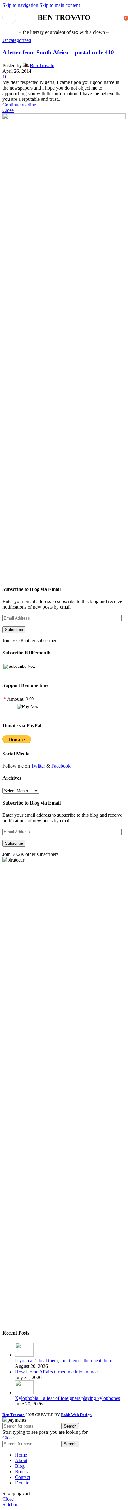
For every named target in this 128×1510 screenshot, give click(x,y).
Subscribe (14, 629)
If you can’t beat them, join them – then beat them (63, 1360)
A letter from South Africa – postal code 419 (58, 52)
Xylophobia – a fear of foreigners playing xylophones (67, 1398)
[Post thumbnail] (24, 1355)
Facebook (61, 766)
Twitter (38, 766)
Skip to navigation (20, 5)
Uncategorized (16, 40)
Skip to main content (59, 5)
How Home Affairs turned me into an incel (57, 1371)
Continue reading (19, 104)
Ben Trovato (42, 65)
